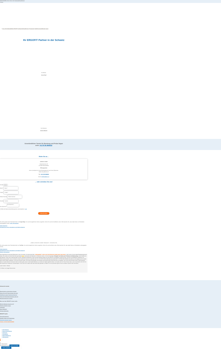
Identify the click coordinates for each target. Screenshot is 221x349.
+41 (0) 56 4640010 (45, 145)
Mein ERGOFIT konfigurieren (17, 28)
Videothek (2, 307)
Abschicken (43, 213)
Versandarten (5, 334)
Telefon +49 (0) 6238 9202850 (7, 321)
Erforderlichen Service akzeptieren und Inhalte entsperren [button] (12, 227)
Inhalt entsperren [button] (3, 225)
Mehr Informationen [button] (14, 223)
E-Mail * (1, 192)
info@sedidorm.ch (45, 176)
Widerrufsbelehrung (6, 335)
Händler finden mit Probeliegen (7, 318)
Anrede (1, 184)
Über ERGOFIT (3, 309)
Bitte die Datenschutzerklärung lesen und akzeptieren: (14, 209)
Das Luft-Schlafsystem (6, 28)
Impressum (4, 332)
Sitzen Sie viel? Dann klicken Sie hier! (9, 293)
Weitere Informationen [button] (4, 252)
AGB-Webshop (5, 329)
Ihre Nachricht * (3, 206)
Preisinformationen (4, 316)
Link (26, 209)
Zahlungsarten (5, 337)
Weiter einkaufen (6, 347)
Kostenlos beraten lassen (6, 320)
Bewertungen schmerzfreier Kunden (8, 291)
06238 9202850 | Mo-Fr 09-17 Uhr (7, 0)
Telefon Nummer (3, 196)
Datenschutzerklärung (7, 331)
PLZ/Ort (1, 201)
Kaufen (24, 28)
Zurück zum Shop (14, 345)
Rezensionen (39, 28)
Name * (1, 188)
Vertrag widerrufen (4, 311)
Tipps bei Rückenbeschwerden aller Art (9, 296)
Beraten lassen (45, 28)
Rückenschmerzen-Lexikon (6, 298)
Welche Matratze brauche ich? (7, 304)
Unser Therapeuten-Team (31, 28)
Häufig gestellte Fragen (5, 305)
